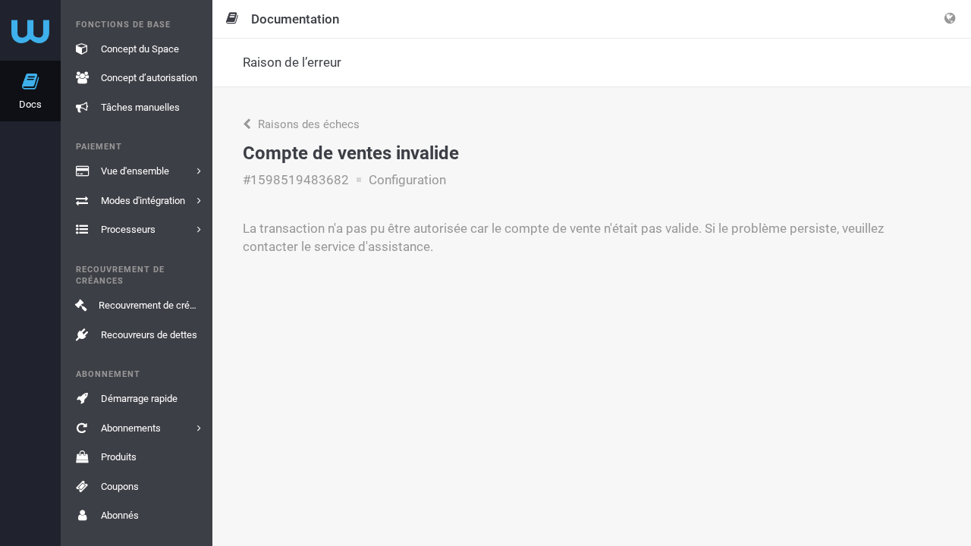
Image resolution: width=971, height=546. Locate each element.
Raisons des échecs (307, 124)
